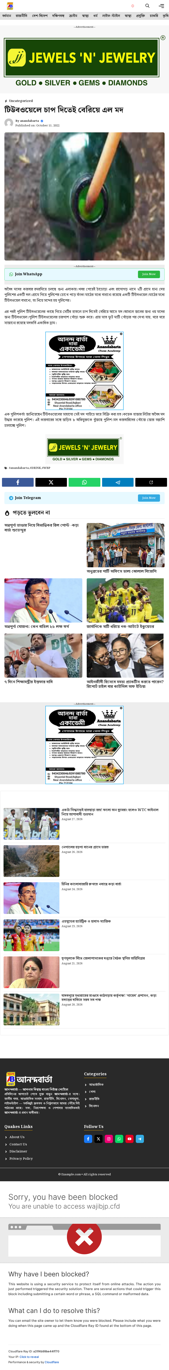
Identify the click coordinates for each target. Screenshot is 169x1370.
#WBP (46, 468)
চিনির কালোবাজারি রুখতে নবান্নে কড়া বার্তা (91, 884)
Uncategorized (21, 101)
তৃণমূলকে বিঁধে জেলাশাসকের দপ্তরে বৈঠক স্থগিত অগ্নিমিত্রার (103, 958)
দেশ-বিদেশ (40, 16)
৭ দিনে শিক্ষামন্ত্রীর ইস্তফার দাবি (28, 682)
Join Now (149, 274)
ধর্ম (95, 16)
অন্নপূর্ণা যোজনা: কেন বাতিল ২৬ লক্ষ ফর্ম (36, 626)
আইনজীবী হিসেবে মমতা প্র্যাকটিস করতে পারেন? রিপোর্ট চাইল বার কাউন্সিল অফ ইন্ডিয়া (125, 684)
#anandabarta (19, 468)
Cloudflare (52, 1362)
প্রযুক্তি (140, 16)
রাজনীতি (21, 16)
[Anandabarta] (10, 6)
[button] (147, 6)
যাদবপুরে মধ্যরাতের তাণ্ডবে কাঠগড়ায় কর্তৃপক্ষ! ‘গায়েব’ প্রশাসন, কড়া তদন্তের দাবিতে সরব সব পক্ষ (109, 998)
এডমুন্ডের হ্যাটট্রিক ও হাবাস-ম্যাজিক (86, 921)
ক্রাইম (73, 16)
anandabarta (29, 121)
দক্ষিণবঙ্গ (58, 16)
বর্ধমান (6, 16)
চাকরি (154, 16)
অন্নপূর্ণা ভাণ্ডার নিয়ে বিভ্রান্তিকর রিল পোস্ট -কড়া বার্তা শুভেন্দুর (41, 527)
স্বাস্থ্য (85, 16)
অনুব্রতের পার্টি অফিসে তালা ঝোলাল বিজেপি (121, 571)
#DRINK (35, 468)
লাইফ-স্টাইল (111, 16)
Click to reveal (29, 1357)
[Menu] (161, 6)
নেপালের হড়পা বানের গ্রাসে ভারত (85, 847)
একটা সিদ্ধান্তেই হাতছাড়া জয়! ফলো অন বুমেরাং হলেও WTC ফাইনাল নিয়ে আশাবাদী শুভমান (110, 812)
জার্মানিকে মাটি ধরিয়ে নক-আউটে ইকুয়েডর (120, 626)
